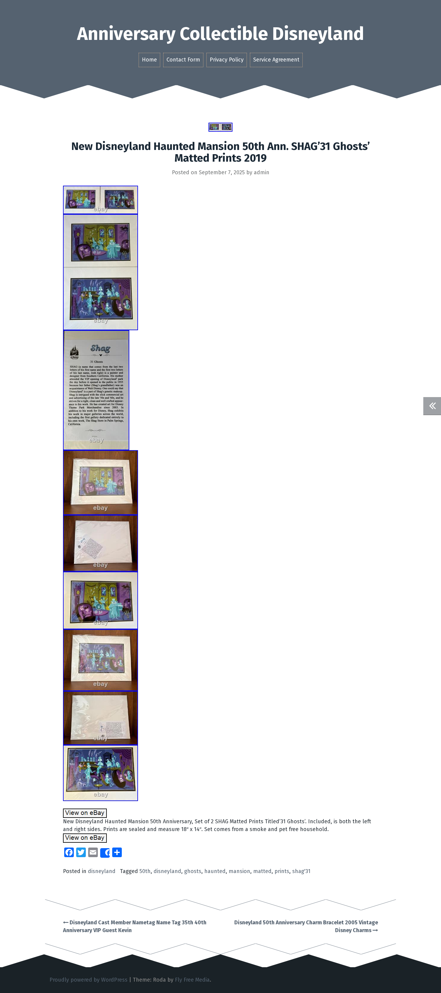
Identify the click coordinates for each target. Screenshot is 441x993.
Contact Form (183, 59)
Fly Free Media (192, 980)
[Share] (105, 853)
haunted (215, 871)
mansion (239, 871)
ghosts (192, 871)
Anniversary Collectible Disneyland (220, 34)
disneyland (102, 871)
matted (262, 871)
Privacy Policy (227, 59)
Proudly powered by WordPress (89, 980)
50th (145, 871)
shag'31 (301, 871)
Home (149, 59)
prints (281, 871)
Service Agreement (276, 59)
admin (261, 172)
